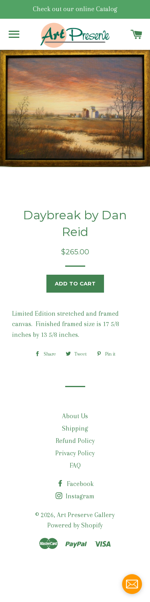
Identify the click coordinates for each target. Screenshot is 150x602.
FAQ (75, 465)
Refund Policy (75, 441)
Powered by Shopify (75, 525)
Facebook (79, 484)
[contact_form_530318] (132, 584)
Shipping (75, 428)
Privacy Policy (75, 453)
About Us (75, 416)
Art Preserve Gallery (86, 515)
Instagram (79, 496)
